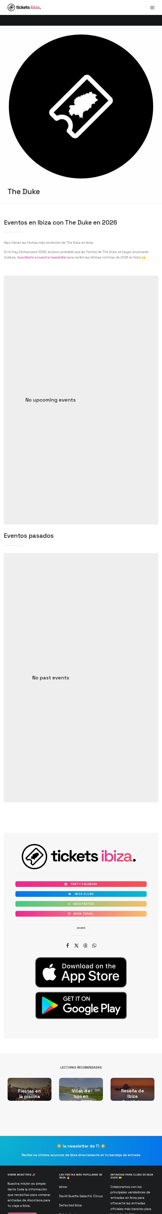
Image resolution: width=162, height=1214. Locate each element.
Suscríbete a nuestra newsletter (41, 257)
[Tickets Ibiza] (25, 7)
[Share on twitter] (76, 945)
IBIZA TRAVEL (81, 914)
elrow (63, 1187)
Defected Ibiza (70, 1205)
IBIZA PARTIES (81, 904)
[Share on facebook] (67, 945)
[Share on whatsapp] (94, 945)
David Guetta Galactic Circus (81, 1196)
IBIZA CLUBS (81, 894)
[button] (152, 7)
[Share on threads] (85, 945)
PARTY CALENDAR (81, 884)
